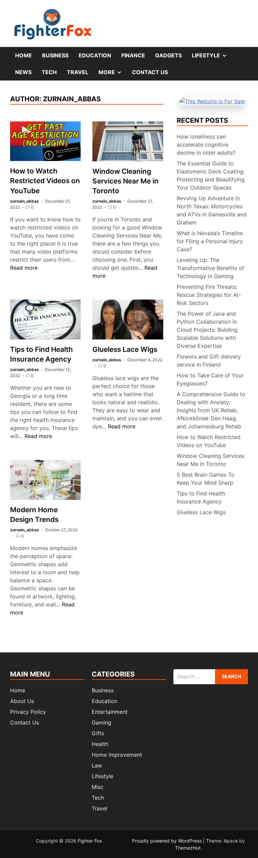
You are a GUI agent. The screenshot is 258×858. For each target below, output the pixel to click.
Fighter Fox (90, 841)
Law (97, 765)
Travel (77, 72)
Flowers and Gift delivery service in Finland (209, 360)
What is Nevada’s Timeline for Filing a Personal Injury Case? (210, 241)
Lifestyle (212, 58)
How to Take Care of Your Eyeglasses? (210, 379)
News (23, 72)
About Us (22, 701)
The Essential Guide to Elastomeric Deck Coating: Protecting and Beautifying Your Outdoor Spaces (211, 175)
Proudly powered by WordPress (167, 841)
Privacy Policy (28, 711)
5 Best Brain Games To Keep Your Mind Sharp (205, 478)
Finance (133, 55)
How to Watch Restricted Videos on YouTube (45, 181)
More (112, 74)
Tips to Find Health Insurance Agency (201, 497)
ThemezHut (188, 848)
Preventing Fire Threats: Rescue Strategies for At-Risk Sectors (209, 294)
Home (23, 55)
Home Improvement (117, 754)
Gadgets (168, 55)
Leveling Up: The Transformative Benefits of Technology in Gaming (210, 268)
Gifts (98, 733)
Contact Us (150, 72)
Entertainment (110, 711)
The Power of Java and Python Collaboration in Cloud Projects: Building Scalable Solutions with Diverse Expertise (207, 329)
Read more (24, 267)
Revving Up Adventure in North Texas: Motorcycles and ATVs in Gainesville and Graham (212, 210)
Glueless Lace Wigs (124, 349)
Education (95, 55)
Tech (49, 72)
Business (55, 55)
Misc (97, 787)
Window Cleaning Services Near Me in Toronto (125, 181)
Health (100, 744)
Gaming (101, 722)
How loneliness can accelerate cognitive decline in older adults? (206, 144)
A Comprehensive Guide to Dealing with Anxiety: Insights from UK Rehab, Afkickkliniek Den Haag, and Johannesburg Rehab (211, 410)
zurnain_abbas (24, 201)
